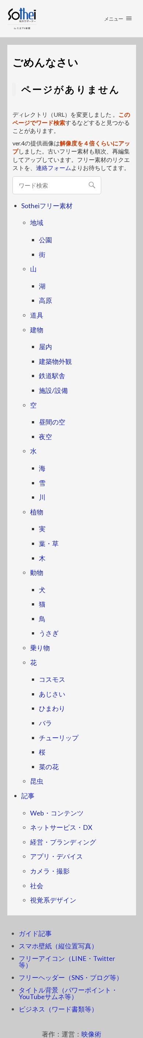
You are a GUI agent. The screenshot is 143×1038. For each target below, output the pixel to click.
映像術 (91, 1034)
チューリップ (58, 738)
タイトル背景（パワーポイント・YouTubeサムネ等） (68, 993)
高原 (45, 300)
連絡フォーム (53, 167)
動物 (36, 572)
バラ (45, 723)
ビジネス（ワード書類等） (58, 1009)
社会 (36, 886)
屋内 (45, 347)
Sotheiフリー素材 (47, 206)
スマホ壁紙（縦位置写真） (58, 946)
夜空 (45, 437)
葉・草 (49, 543)
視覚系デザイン (53, 900)
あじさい (52, 694)
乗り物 (40, 648)
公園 (45, 240)
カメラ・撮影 (50, 871)
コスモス (52, 679)
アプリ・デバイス (56, 856)
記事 (27, 796)
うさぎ (49, 633)
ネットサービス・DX (61, 827)
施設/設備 (53, 390)
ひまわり (52, 708)
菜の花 (49, 767)
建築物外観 (55, 361)
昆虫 (36, 781)
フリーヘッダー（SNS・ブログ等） (71, 977)
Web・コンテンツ (57, 813)
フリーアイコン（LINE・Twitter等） (67, 961)
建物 (36, 330)
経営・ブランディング (63, 842)
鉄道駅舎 (52, 376)
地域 (36, 222)
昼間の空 (52, 422)
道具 (36, 315)
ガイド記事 (35, 933)
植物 (36, 512)
